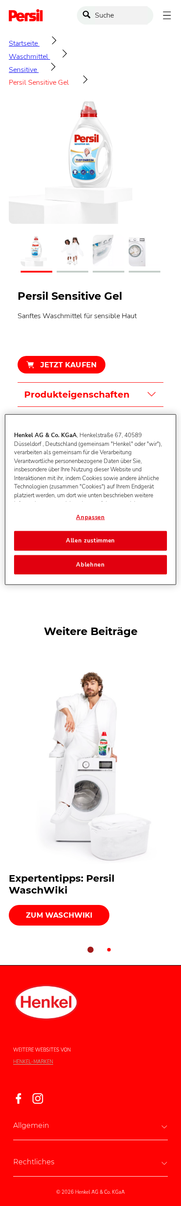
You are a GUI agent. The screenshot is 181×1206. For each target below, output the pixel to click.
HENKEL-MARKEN (33, 1062)
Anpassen (90, 517)
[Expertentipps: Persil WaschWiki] (90, 791)
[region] (90, 499)
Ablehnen (90, 564)
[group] (90, 184)
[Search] (89, 15)
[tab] (90, 950)
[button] (90, 1125)
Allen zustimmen (90, 541)
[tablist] (90, 949)
